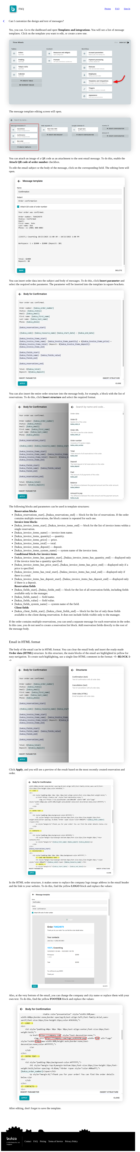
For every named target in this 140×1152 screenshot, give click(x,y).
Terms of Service (55, 1141)
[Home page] (13, 8)
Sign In (127, 9)
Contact (27, 1141)
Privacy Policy (71, 1141)
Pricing (108, 9)
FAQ (117, 9)
